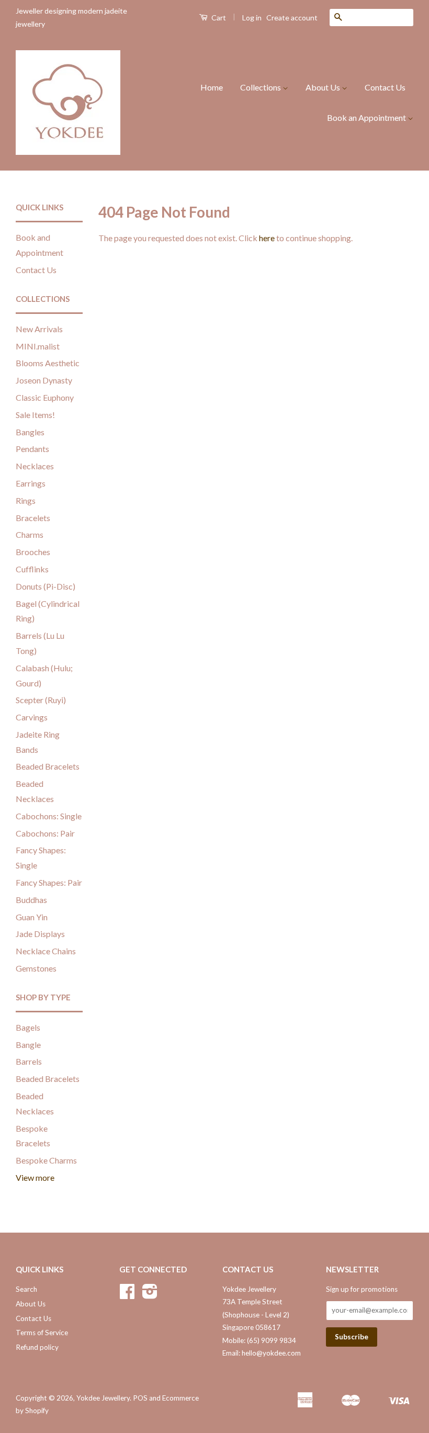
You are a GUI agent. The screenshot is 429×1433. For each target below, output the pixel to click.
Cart (218, 17)
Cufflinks (32, 569)
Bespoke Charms (46, 1160)
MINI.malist (38, 346)
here (267, 238)
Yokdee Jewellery (103, 1398)
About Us (324, 87)
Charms (29, 534)
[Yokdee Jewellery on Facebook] (127, 1295)
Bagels (28, 1027)
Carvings (32, 717)
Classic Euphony (45, 397)
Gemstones (36, 968)
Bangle (28, 1045)
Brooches (33, 552)
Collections (261, 87)
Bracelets (33, 518)
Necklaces (35, 466)
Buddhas (31, 900)
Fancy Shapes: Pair (49, 882)
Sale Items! (35, 415)
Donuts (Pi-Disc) (45, 586)
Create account (292, 17)
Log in (252, 17)
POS (140, 1398)
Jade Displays (40, 934)
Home (211, 87)
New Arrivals (39, 329)
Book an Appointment (367, 117)
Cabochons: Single (49, 816)
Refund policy (37, 1347)
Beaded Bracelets (48, 766)
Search (26, 1289)
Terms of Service (42, 1332)
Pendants (32, 449)
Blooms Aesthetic (48, 363)
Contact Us (385, 87)
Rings (26, 500)
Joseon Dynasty (44, 380)
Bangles (30, 432)
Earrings (31, 483)
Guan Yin (32, 917)
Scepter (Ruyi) (41, 700)
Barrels (29, 1061)
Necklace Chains (46, 951)
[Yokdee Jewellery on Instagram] (150, 1295)
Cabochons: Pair (45, 833)
